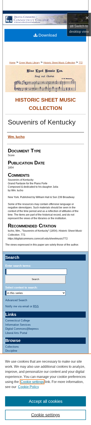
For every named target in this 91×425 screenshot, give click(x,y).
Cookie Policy (28, 387)
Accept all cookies (45, 401)
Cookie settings (32, 382)
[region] (45, 389)
